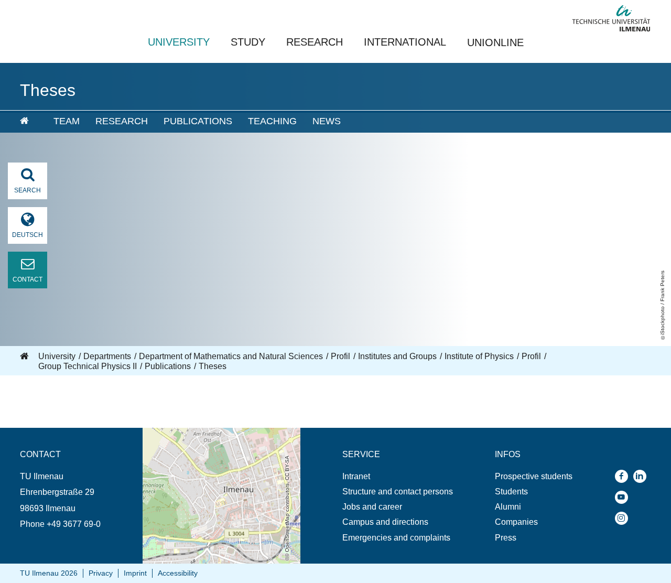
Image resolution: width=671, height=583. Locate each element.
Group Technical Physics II (87, 366)
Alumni (508, 506)
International (405, 42)
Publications (198, 121)
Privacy (101, 573)
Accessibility (178, 573)
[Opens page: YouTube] (624, 497)
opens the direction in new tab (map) (210, 432)
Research (314, 42)
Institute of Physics (479, 356)
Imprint (135, 573)
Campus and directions (385, 521)
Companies (516, 521)
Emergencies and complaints (396, 537)
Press (505, 537)
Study (248, 42)
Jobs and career (372, 506)
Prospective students (533, 476)
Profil (340, 356)
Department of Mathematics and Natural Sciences (231, 356)
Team (66, 121)
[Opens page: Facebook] (624, 476)
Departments (107, 356)
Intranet (356, 476)
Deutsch (27, 235)
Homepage (25, 356)
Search (27, 190)
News (326, 121)
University (179, 42)
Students (511, 491)
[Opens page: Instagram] (624, 518)
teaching (272, 121)
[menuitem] (29, 122)
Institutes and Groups (397, 356)
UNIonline (495, 42)
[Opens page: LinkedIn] (642, 476)
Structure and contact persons (397, 491)
